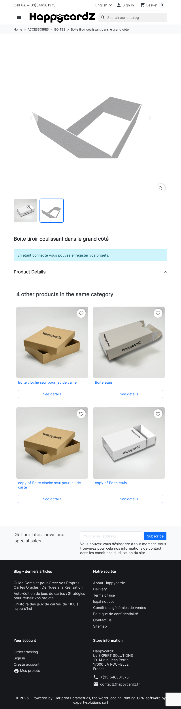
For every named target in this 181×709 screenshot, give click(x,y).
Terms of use (104, 595)
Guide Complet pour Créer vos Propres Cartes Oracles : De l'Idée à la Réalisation (48, 585)
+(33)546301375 (114, 677)
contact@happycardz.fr (120, 684)
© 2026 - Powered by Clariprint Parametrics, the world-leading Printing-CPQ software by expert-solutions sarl (90, 700)
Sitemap (100, 626)
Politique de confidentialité (115, 614)
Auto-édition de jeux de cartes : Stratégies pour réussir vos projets (49, 595)
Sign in (19, 658)
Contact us (102, 620)
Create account (27, 664)
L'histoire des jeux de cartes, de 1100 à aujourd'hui (46, 606)
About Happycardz (109, 583)
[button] (124, 5)
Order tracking (26, 652)
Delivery (100, 589)
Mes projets (27, 671)
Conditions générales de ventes (119, 607)
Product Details (29, 271)
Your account (25, 640)
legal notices (103, 601)
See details (52, 394)
